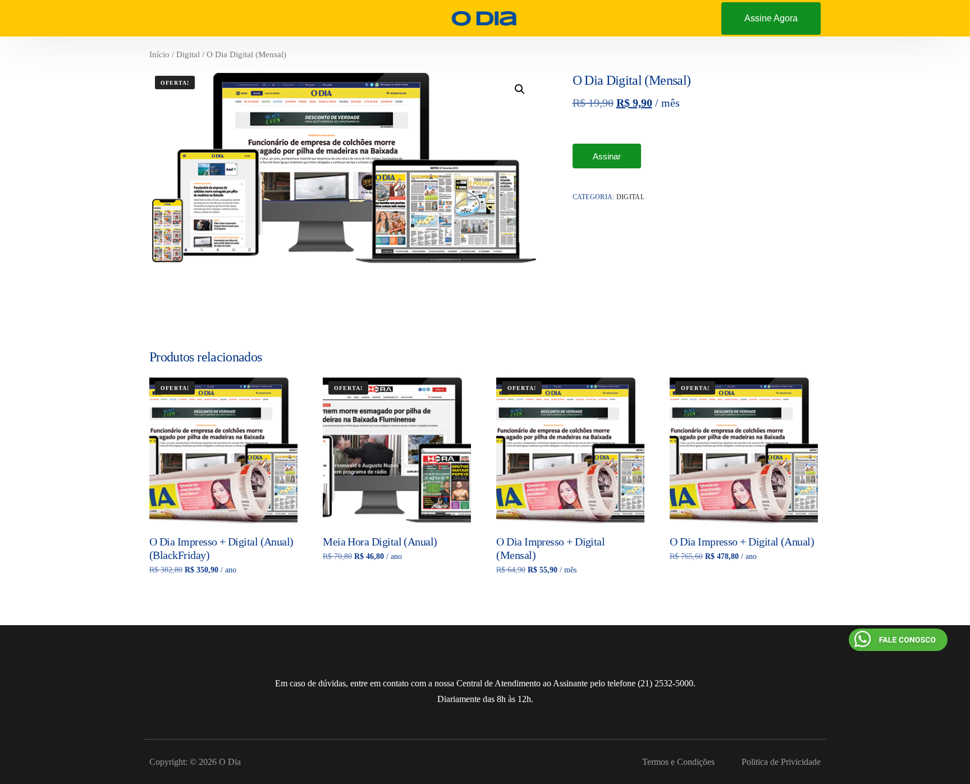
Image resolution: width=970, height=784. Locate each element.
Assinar (607, 156)
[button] (520, 89)
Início (159, 54)
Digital (188, 54)
